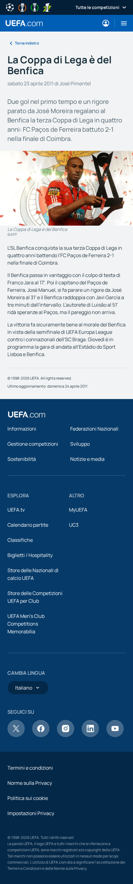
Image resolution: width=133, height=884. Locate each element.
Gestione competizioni (32, 443)
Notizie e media (87, 459)
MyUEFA (78, 509)
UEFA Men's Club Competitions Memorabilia (26, 624)
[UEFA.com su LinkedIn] (90, 735)
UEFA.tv (16, 509)
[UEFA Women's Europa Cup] (47, 6)
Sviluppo (80, 443)
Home (24, 23)
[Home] (26, 414)
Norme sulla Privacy (29, 783)
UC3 (74, 524)
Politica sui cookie (27, 798)
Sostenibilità (21, 459)
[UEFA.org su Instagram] (65, 735)
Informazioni (21, 428)
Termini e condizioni (30, 767)
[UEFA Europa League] (22, 6)
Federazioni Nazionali (94, 428)
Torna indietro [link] (27, 43)
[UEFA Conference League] (35, 6)
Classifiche (20, 540)
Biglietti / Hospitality (30, 555)
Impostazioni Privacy (30, 813)
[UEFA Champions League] (10, 6)
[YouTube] (115, 735)
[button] (121, 23)
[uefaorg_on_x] (16, 735)
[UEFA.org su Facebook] (40, 735)
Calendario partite (27, 524)
